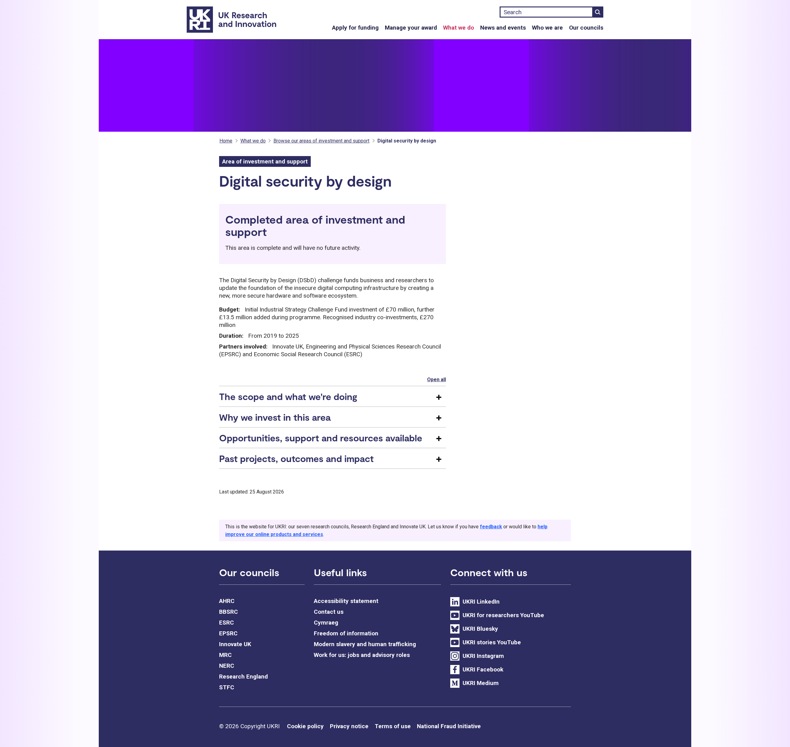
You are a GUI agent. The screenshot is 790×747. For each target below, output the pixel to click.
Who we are (547, 27)
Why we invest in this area (275, 417)
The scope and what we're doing (288, 396)
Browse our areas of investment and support (321, 141)
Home (225, 141)
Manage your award (411, 27)
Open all (436, 379)
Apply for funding (355, 27)
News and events (503, 27)
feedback (491, 527)
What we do (458, 27)
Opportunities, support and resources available (320, 437)
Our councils (586, 27)
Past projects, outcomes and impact (296, 458)
